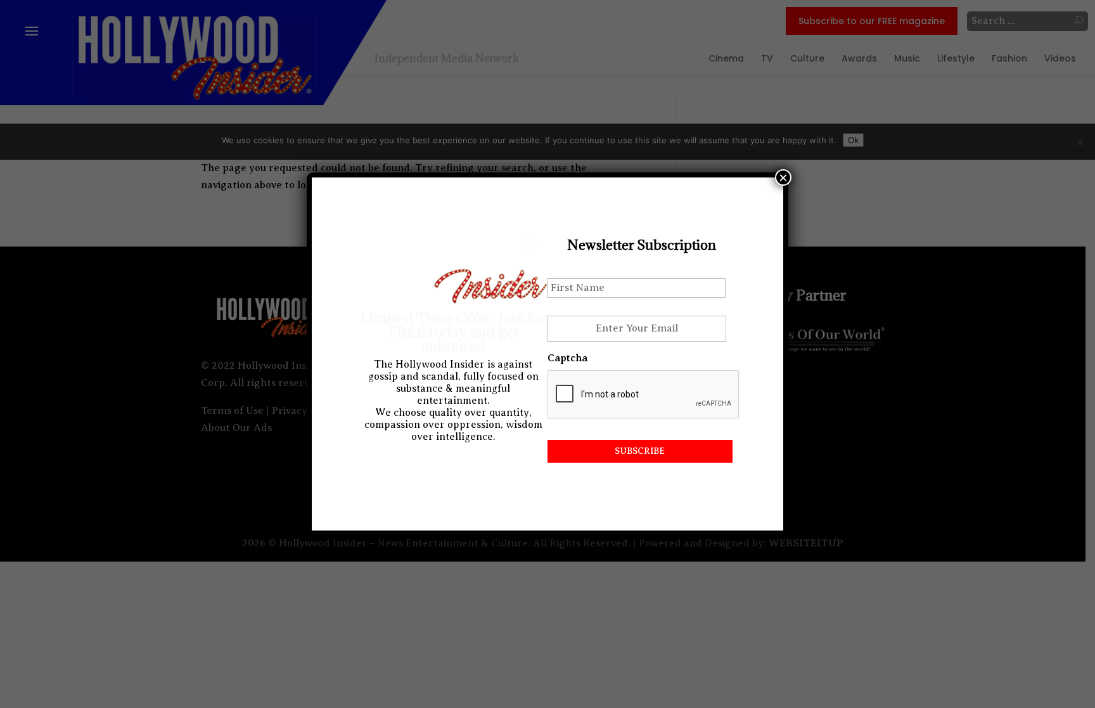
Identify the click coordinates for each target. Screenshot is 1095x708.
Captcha (567, 358)
